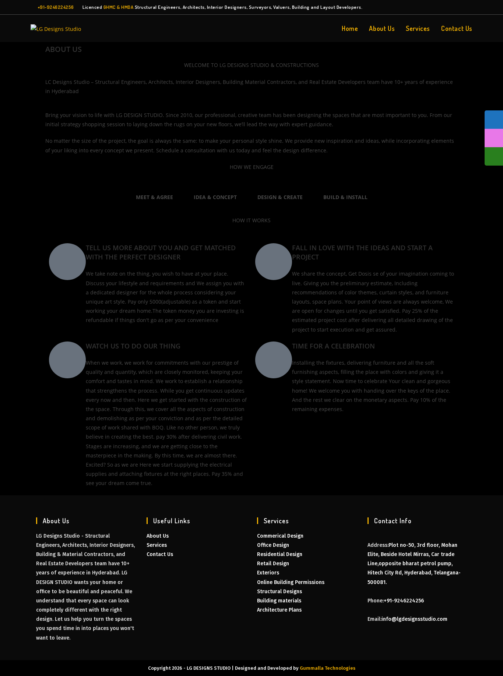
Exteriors (268, 573)
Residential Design (279, 554)
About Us (158, 536)
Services (157, 545)
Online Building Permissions (290, 582)
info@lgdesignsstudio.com (414, 619)
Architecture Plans (279, 610)
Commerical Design (280, 536)
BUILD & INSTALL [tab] (345, 197)
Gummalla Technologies (327, 668)
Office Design (273, 545)
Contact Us (160, 554)
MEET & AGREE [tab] (154, 197)
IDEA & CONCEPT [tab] (215, 197)
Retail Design (273, 563)
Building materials (279, 601)
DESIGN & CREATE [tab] (280, 197)
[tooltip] (494, 119)
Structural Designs (279, 591)
